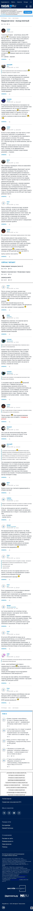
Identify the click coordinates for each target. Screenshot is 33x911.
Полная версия (6, 798)
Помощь (4, 847)
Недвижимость (5, 2)
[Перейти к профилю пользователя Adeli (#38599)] (3, 655)
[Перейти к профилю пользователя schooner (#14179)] (3, 341)
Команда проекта (7, 841)
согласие (3, 14)
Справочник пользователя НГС (11, 802)
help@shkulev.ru (15, 879)
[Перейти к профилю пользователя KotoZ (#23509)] (3, 316)
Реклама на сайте (7, 838)
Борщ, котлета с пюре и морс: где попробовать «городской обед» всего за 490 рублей (19, 741)
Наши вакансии (6, 844)
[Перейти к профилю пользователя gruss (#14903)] (3, 161)
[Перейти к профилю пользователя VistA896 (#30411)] (3, 101)
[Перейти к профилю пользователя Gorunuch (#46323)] (3, 428)
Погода (26, 2)
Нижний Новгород (7, 828)
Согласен (28, 12)
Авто (9, 18)
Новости (19, 2)
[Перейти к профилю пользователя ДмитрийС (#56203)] (3, 66)
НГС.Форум (4, 18)
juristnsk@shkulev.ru (22, 878)
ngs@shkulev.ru (23, 875)
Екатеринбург (6, 825)
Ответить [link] (3, 59)
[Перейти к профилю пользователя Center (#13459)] (3, 31)
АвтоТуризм (15, 18)
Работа (13, 2)
